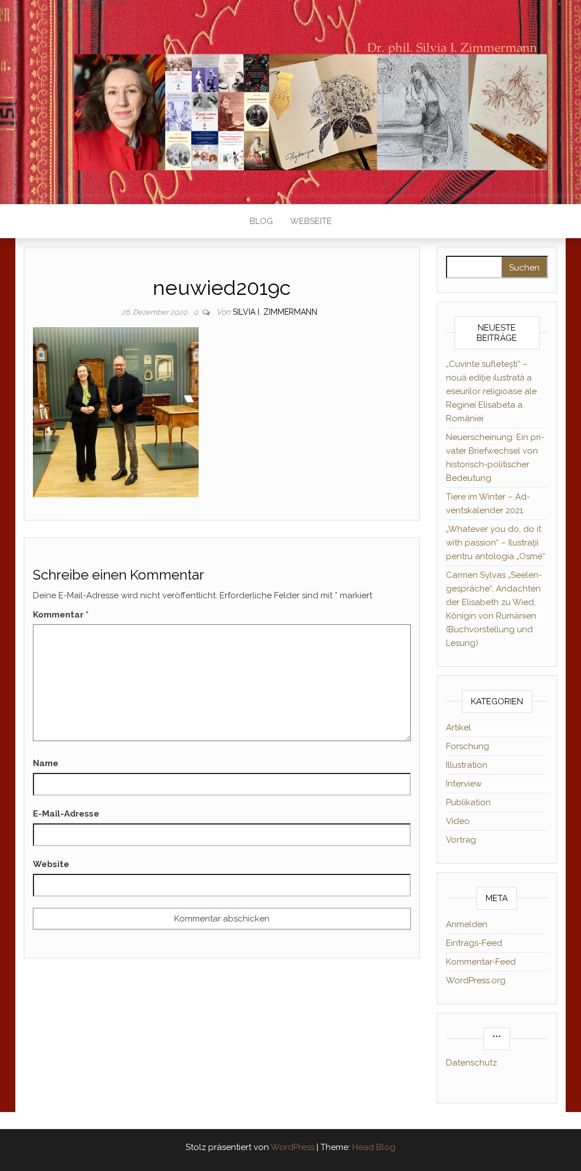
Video (458, 821)
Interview (464, 784)
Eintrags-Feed (474, 943)
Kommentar (61, 615)
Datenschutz (471, 1063)
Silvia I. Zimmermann (275, 311)
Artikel (458, 727)
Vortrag (461, 840)
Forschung (467, 746)
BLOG (261, 221)
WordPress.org (476, 980)
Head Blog (373, 1147)
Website (51, 864)
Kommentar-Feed (481, 962)
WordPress (292, 1147)
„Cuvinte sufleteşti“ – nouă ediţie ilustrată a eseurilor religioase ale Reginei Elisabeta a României (491, 391)
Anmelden (466, 924)
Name (45, 763)
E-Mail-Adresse (66, 814)
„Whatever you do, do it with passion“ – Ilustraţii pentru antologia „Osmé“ (495, 542)
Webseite (311, 221)
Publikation (468, 802)
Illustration (466, 765)
